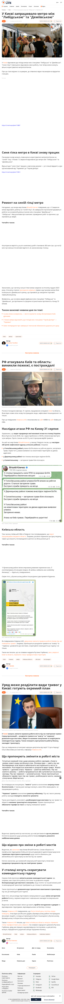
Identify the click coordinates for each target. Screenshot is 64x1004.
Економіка (24, 6)
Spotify (53, 982)
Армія (17, 6)
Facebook (38, 987)
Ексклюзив (5, 954)
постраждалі (47, 659)
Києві (5, 63)
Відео (43, 6)
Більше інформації (49, 999)
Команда (20, 988)
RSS (52, 987)
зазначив (15, 850)
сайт (41, 420)
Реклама (20, 983)
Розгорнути (32, 967)
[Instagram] (7, 943)
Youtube (38, 976)
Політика (50, 961)
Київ (10, 10)
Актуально (20, 948)
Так (36, 999)
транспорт (18, 336)
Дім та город (36, 948)
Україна (5, 6)
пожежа (11, 659)
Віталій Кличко (32, 207)
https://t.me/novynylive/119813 (11, 172)
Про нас (20, 976)
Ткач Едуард (10, 666)
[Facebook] (7, 345)
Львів (34, 954)
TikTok (53, 976)
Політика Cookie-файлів (7, 991)
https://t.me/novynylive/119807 (11, 125)
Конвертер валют (23, 992)
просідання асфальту (28, 290)
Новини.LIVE (21, 420)
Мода (3, 961)
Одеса (34, 961)
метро (10, 336)
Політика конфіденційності (7, 981)
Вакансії (20, 978)
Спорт (30, 6)
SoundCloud (55, 985)
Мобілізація (51, 954)
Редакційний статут (8, 984)
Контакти (20, 981)
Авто (3, 948)
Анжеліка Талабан (12, 343)
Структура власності (24, 985)
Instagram (39, 985)
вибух (18, 659)
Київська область (27, 659)
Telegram (38, 979)
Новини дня (21, 961)
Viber (37, 982)
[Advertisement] (30, 82)
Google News (55, 979)
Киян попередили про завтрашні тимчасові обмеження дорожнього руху (31, 326)
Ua (57, 2)
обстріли (38, 659)
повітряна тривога (45, 934)
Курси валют (21, 990)
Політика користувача (6, 977)
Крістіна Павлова (11, 940)
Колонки (36, 6)
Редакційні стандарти (5, 987)
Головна (4, 10)
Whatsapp (39, 990)
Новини (12, 6)
